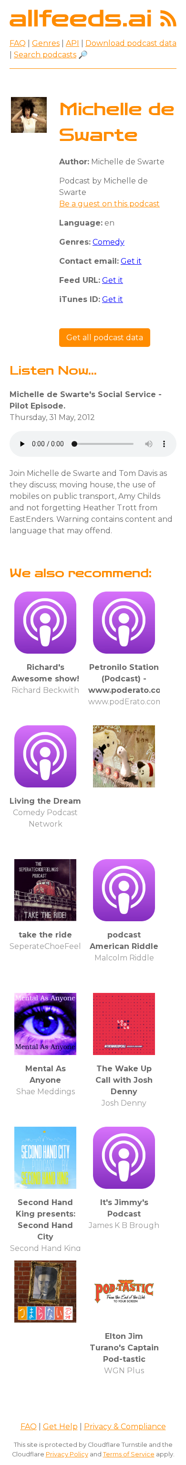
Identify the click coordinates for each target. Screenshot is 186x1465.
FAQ (18, 43)
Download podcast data (130, 43)
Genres (46, 43)
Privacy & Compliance (125, 1426)
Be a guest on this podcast (109, 203)
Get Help (60, 1426)
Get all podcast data (104, 337)
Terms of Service (129, 1454)
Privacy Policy (67, 1454)
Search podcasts (45, 54)
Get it (131, 261)
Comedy (108, 242)
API (72, 43)
